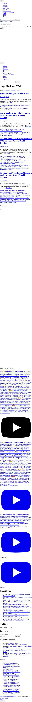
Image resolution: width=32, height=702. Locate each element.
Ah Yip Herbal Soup (5, 156)
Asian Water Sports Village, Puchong (17, 644)
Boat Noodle (8, 158)
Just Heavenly (7, 195)
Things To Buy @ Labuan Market (12, 676)
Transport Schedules (8, 12)
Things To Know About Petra (11, 691)
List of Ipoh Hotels (8, 669)
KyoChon (22, 195)
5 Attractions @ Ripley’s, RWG (11, 664)
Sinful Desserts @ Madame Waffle (14, 93)
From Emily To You (5, 24)
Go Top (2, 701)
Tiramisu (6, 107)
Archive (5, 5)
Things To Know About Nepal (11, 689)
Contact (5, 17)
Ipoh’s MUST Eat (8, 667)
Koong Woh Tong (15, 195)
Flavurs (8, 193)
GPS (4, 14)
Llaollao (4, 131)
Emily (4, 649)
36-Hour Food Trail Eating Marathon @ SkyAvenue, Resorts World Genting (16, 175)
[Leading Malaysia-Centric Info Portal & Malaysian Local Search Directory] (12, 209)
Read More (9, 102)
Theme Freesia (4, 698)
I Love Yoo (17, 159)
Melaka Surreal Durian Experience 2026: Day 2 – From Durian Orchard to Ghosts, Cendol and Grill (16, 605)
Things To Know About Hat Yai (11, 685)
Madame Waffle (12, 105)
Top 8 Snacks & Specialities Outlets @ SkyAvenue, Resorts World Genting (15, 115)
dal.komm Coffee (4, 129)
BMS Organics (18, 190)
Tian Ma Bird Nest (18, 132)
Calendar (5, 6)
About (5, 3)
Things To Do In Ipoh (9, 677)
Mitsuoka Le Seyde (13, 643)
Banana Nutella (4, 105)
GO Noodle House (15, 193)
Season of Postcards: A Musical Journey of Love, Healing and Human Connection (16, 615)
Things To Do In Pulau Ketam (11, 682)
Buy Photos (6, 8)
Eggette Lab (6, 159)
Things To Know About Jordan (11, 688)
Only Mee (7, 162)
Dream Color (12, 129)
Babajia (13, 156)
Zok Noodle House (11, 202)
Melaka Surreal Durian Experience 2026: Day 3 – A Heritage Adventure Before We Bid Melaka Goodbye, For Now (17, 602)
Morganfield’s (19, 160)
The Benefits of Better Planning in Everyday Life (16, 617)
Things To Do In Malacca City (11, 679)
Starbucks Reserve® (20, 165)
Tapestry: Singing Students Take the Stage (14, 610)
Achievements (7, 11)
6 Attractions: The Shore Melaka (11, 666)
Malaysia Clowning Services (10, 670)
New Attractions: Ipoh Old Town (11, 672)
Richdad (5, 163)
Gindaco (18, 129)
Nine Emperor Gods (8, 673)
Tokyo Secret (26, 132)
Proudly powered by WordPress (8, 696)
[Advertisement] (16, 46)
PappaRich (5, 198)
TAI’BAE (22, 199)
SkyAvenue (10, 132)
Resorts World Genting (22, 105)
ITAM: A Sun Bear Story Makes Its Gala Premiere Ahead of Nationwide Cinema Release (16, 620)
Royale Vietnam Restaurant (20, 198)
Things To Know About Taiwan (11, 692)
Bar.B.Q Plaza (18, 156)
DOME (22, 158)
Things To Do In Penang (9, 680)
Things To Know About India (11, 686)
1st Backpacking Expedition (10, 663)
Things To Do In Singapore (10, 683)
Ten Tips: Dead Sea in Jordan (11, 675)
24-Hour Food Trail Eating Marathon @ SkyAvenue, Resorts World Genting (16, 141)
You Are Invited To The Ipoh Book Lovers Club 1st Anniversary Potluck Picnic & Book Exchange (17, 650)
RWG (5, 132)
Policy (5, 15)
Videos (5, 9)
